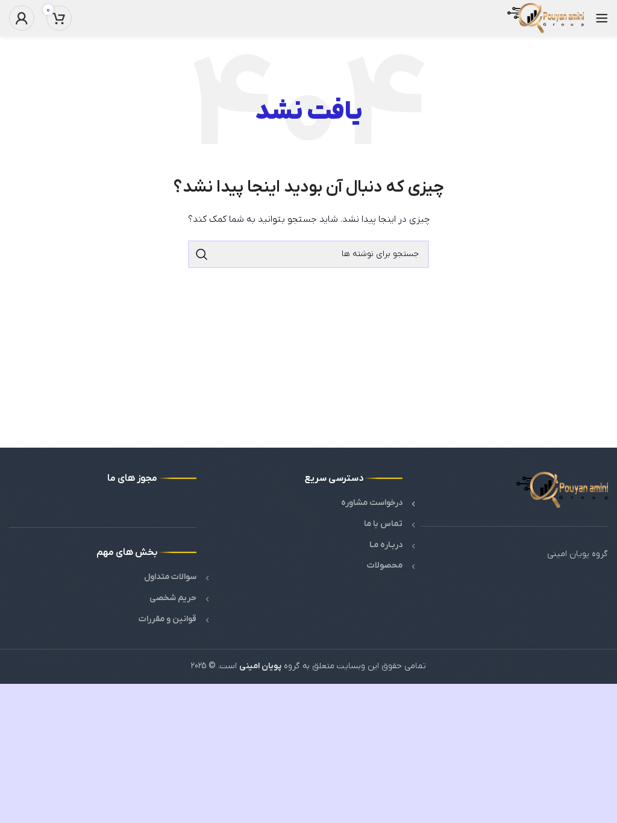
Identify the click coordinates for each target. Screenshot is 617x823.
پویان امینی (260, 666)
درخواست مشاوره (371, 503)
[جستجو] (202, 254)
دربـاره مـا (385, 545)
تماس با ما (383, 524)
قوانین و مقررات (167, 619)
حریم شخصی (172, 598)
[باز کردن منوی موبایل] (602, 18)
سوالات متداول (170, 577)
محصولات (384, 565)
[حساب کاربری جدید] (21, 18)
